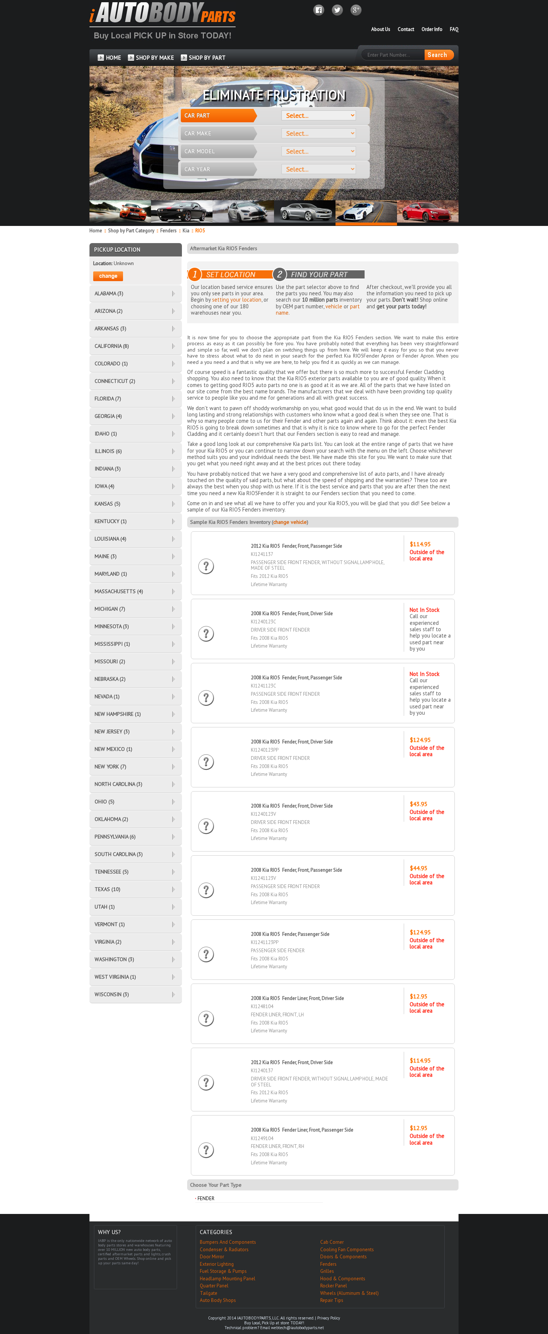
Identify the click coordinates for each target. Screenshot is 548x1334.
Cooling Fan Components (347, 1249)
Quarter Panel (214, 1286)
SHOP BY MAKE (155, 57)
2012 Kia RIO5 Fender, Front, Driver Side (292, 1062)
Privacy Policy (328, 1318)
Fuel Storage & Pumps (223, 1271)
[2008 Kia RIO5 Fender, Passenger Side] (206, 947)
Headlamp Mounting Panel (227, 1278)
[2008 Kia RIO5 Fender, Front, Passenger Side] (206, 691)
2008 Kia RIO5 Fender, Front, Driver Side (292, 613)
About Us (380, 29)
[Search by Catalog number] (439, 55)
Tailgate (208, 1293)
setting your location (236, 299)
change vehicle (290, 522)
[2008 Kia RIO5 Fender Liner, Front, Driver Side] (206, 1011)
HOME (113, 57)
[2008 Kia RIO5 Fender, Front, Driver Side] (206, 626)
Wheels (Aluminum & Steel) (349, 1293)
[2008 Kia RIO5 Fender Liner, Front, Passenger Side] (206, 1143)
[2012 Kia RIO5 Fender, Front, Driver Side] (206, 1075)
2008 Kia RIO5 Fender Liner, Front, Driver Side (297, 998)
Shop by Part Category (131, 230)
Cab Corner (332, 1242)
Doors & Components (343, 1256)
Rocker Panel (333, 1286)
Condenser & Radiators (224, 1249)
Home (95, 230)
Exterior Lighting (217, 1264)
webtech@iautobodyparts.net (297, 1327)
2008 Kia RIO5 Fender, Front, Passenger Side (296, 677)
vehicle (333, 306)
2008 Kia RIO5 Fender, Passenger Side (290, 934)
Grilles (327, 1271)
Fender (206, 1198)
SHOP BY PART (207, 57)
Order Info (432, 29)
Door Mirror (212, 1256)
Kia (186, 230)
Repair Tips (331, 1300)
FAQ (454, 29)
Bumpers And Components (228, 1242)
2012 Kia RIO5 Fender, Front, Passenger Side (296, 546)
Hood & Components (342, 1278)
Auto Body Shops (218, 1300)
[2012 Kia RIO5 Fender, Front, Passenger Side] (206, 559)
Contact (406, 29)
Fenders (168, 230)
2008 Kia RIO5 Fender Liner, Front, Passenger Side (302, 1130)
